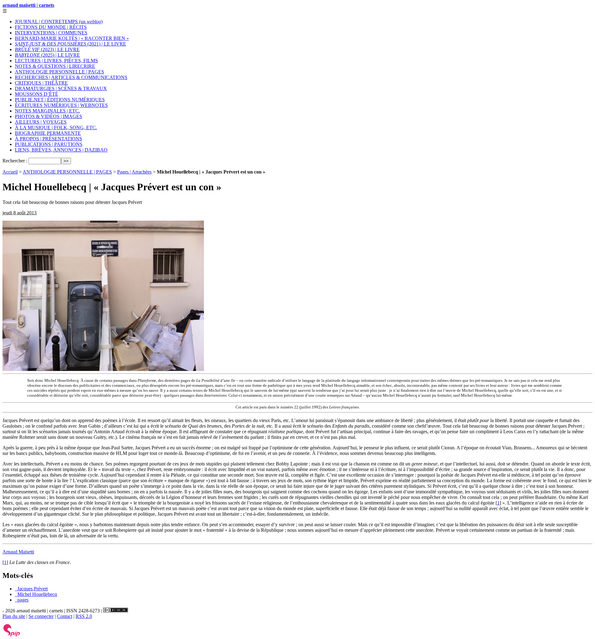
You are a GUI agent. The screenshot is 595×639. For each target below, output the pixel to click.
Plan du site (13, 616)
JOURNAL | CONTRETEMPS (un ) (59, 21)
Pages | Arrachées (134, 171)
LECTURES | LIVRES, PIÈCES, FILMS (56, 60)
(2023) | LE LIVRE (47, 49)
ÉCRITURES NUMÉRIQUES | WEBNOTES (61, 105)
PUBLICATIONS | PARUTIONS (48, 144)
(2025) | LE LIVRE (47, 55)
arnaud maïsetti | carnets (28, 5)
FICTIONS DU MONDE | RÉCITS (51, 27)
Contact (64, 616)
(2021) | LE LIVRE (70, 43)
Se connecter (41, 616)
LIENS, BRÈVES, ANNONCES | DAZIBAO (61, 149)
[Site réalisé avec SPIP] (11, 635)
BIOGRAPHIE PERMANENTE (48, 133)
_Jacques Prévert (31, 588)
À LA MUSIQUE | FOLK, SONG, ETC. (56, 127)
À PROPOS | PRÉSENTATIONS (48, 138)
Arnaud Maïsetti (18, 551)
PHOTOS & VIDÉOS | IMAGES (48, 116)
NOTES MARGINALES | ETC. (47, 110)
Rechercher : (14, 160)
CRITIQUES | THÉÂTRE (41, 83)
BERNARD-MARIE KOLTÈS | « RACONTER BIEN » (72, 38)
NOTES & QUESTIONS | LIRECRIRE (55, 66)
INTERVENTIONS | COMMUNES (51, 32)
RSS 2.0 (84, 616)
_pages (22, 599)
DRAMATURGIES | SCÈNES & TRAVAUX (61, 88)
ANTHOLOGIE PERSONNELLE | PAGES (59, 71)
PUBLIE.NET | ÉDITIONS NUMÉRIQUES (60, 99)
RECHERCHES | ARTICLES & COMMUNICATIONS (71, 77)
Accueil (10, 171)
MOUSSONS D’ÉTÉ (36, 94)
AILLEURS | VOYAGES (41, 122)
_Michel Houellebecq (36, 594)
